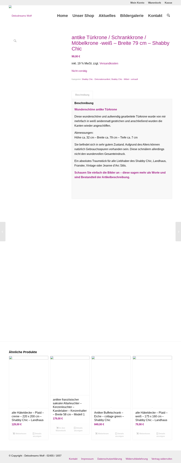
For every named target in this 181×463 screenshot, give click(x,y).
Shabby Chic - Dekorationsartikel (96, 79)
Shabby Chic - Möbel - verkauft (124, 79)
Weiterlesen (20, 433)
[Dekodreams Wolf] (20, 15)
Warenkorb (154, 2)
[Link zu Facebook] (10, 2)
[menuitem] (137, 3)
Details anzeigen (37, 434)
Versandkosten (109, 63)
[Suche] (168, 15)
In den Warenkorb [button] (61, 429)
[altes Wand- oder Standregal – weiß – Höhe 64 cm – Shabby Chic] (2, 231)
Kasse (168, 2)
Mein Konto (137, 2)
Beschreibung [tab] (82, 94)
